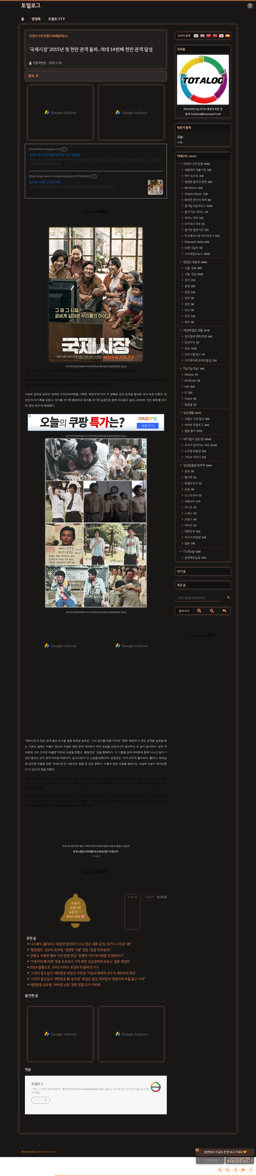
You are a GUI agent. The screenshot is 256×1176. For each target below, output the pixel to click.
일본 (189, 543)
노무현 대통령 (195, 451)
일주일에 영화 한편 (198, 336)
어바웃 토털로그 (196, 425)
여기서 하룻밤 (195, 537)
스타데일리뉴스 (197, 254)
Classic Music (196, 194)
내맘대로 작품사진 (197, 170)
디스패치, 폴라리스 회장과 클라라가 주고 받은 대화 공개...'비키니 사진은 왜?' (80, 944)
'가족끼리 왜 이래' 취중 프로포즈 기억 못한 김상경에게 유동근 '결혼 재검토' (80, 961)
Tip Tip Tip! (193, 368)
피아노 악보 (193, 218)
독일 (189, 489)
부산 (189, 310)
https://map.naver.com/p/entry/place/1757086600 (59, 176)
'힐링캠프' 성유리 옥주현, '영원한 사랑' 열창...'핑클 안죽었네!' (70, 950)
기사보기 (96, 856)
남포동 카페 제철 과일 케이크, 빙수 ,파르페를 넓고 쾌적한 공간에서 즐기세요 (73, 187)
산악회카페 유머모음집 (200, 360)
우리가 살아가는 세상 (200, 445)
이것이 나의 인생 (196, 164)
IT (188, 392)
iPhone (191, 374)
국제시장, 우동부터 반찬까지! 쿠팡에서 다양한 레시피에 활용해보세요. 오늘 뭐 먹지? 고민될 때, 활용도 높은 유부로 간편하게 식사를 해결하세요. (95, 162)
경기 (189, 280)
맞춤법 (190, 404)
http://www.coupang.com (44, 149)
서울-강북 (193, 268)
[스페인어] (227, 36)
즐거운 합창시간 (196, 230)
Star (190, 348)
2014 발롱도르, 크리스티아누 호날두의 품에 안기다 (64, 967)
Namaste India (196, 242)
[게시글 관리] (136, 897)
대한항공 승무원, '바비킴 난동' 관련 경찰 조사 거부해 (65, 985)
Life (189, 386)
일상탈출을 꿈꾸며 (197, 465)
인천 (189, 316)
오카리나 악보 (194, 224)
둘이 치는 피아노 (196, 212)
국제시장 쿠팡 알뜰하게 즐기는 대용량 (54, 155)
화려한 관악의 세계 (197, 200)
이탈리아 (192, 501)
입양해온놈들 (195, 557)
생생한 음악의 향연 (198, 182)
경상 (189, 304)
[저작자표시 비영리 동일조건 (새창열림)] (162, 897)
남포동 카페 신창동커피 (44, 182)
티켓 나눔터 (193, 248)
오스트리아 (192, 495)
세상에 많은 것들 (196, 330)
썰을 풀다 (193, 431)
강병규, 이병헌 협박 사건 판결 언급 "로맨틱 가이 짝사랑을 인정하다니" (77, 956)
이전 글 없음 (211, 1160)
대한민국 (192, 531)
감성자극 (191, 342)
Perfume (192, 380)
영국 (189, 471)
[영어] (202, 36)
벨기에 (190, 477)
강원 (189, 292)
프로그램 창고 (194, 354)
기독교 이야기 (195, 457)
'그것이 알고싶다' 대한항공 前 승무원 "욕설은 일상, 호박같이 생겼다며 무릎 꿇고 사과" (87, 979)
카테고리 (186, 156)
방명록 (36, 19)
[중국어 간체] (208, 36)
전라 (189, 298)
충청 (189, 286)
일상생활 (192, 413)
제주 (189, 322)
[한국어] (196, 36)
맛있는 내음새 (195, 262)
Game (190, 398)
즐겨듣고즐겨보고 (198, 206)
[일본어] (221, 36)
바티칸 (190, 525)
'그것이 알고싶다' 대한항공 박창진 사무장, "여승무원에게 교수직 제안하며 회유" (83, 973)
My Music (193, 188)
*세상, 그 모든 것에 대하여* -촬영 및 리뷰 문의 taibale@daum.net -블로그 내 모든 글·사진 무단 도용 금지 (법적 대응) (90, 1091)
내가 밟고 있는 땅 (197, 439)
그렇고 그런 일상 (197, 419)
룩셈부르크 (192, 483)
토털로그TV (56, 19)
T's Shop (192, 551)
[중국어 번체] (215, 36)
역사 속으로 (194, 176)
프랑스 (190, 519)
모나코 (190, 507)
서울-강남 (193, 274)
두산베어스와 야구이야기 (202, 236)
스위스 (190, 513)
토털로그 (30, 5)
